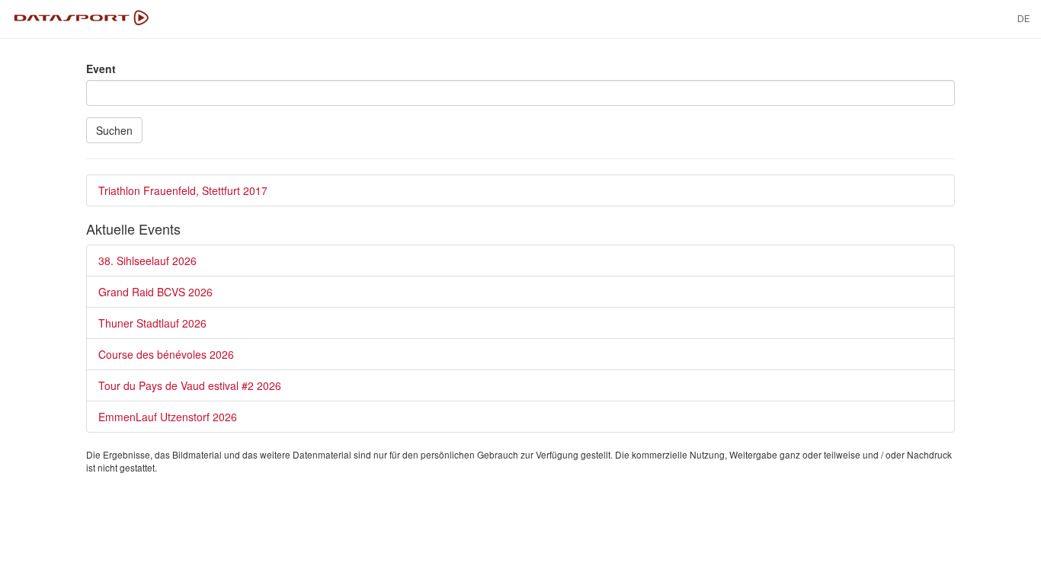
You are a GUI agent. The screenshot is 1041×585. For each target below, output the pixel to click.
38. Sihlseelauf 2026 (147, 260)
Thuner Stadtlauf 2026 (152, 323)
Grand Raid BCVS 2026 (155, 291)
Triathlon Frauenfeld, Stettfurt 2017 (182, 190)
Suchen (114, 130)
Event (101, 68)
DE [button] (1023, 18)
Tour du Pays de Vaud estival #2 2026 (189, 385)
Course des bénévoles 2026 (166, 354)
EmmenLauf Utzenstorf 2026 (167, 416)
